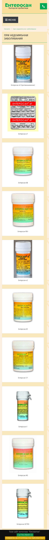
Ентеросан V (23, 427)
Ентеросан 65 (23, 329)
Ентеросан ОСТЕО (23, 524)
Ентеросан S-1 (23, 378)
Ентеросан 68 (23, 183)
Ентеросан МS (23, 475)
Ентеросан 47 (23, 134)
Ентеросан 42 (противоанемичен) (23, 85)
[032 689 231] (43, 6)
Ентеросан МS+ (23, 231)
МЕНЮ (12, 19)
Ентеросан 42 (23, 280)
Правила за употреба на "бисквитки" (25, 538)
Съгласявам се (25, 535)
